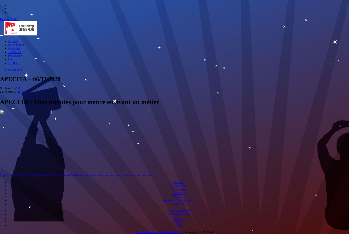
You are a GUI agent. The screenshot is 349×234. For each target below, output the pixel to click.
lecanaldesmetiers (147, 232)
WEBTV (178, 221)
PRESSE (178, 218)
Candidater (15, 69)
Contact (179, 225)
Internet (23, 92)
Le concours (16, 45)
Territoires (14, 52)
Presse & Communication (178, 200)
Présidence (15, 55)
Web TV (178, 204)
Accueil (13, 41)
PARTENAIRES (179, 214)
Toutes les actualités (178, 210)
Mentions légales (172, 232)
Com (11, 59)
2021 (17, 88)
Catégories (15, 48)
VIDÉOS (14, 63)
